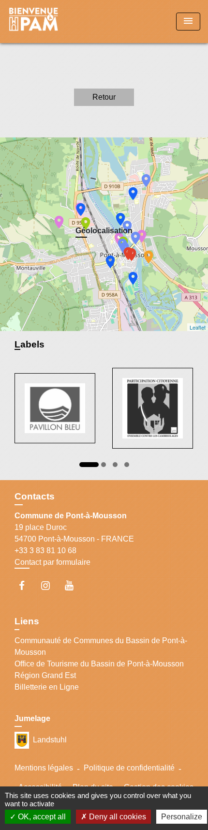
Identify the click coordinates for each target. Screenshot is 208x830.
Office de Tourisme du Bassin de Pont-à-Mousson (99, 664)
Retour (104, 97)
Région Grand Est (45, 675)
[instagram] (50, 585)
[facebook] (26, 585)
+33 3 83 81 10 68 (45, 550)
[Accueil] (44, 21)
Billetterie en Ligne (47, 687)
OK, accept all (41, 817)
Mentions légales (44, 768)
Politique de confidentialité (129, 768)
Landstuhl (50, 739)
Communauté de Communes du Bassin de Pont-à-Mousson (101, 646)
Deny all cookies (116, 817)
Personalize (181, 817)
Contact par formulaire (52, 562)
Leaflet (198, 327)
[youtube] (74, 585)
